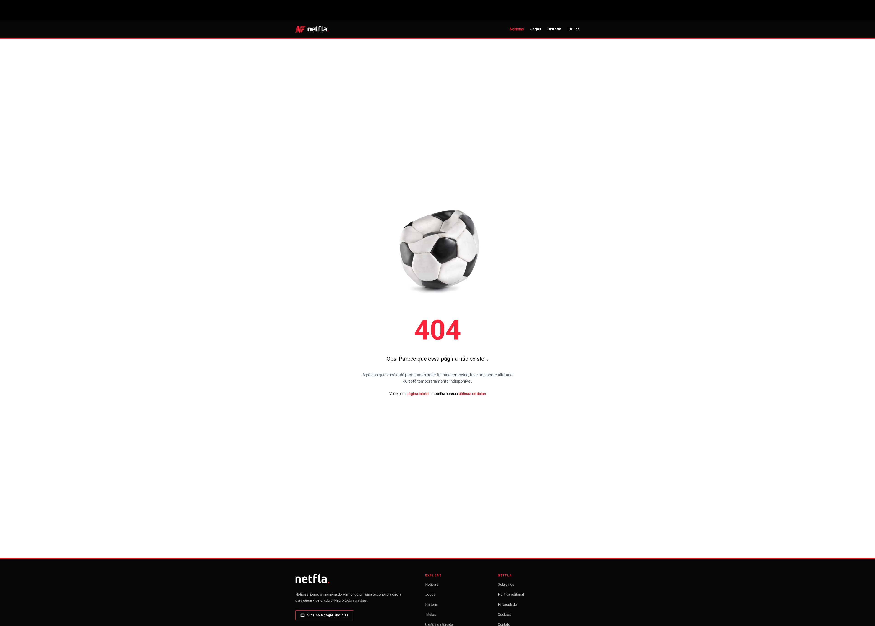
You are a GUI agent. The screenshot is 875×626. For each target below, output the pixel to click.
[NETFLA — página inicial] (311, 29)
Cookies (504, 614)
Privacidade (507, 604)
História (554, 29)
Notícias (517, 29)
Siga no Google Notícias (324, 616)
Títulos (574, 29)
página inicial (418, 394)
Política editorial (511, 594)
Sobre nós (506, 584)
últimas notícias (472, 394)
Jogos (535, 29)
